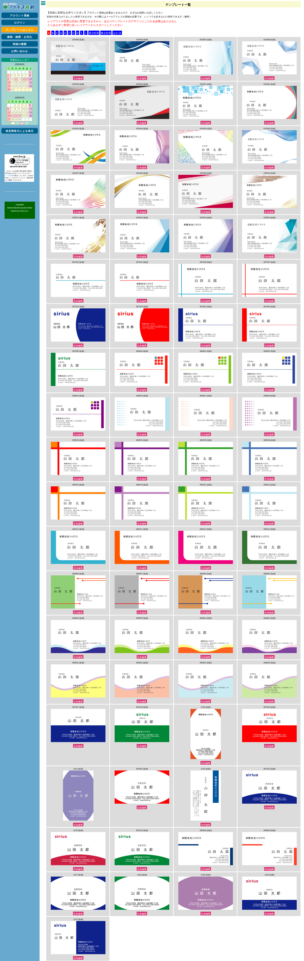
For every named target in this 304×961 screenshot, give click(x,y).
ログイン (19, 22)
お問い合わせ (19, 51)
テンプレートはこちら (20, 29)
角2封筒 (106, 33)
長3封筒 (94, 33)
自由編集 (78, 78)
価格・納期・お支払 (19, 37)
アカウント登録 (19, 15)
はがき (117, 33)
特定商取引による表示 (20, 131)
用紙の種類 (20, 44)
